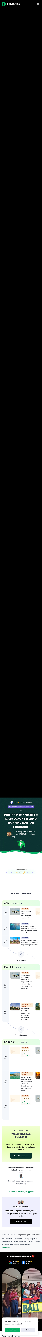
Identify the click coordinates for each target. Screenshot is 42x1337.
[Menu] (38, 4)
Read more (6, 1248)
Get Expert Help (21, 1221)
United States (12, 1330)
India (28, 1330)
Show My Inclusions (21, 1156)
